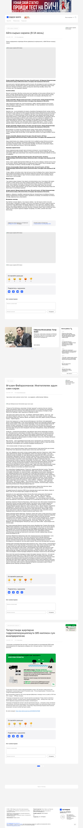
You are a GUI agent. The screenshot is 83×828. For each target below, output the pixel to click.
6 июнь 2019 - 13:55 (9, 392)
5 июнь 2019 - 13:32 (9, 640)
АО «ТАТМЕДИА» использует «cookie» (15, 824)
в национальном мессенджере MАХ (42, 223)
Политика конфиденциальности (13, 825)
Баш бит (9, 20)
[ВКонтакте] (9, 291)
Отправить (51, 311)
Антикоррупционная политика (13, 823)
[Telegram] (17, 291)
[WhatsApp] (22, 291)
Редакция (23, 20)
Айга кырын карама (12, 28)
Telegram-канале (13, 223)
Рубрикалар (16, 20)
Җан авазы (10, 381)
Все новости (69, 373)
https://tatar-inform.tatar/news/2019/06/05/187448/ (28, 711)
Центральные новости (13, 625)
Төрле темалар (42, 786)
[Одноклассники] (13, 291)
